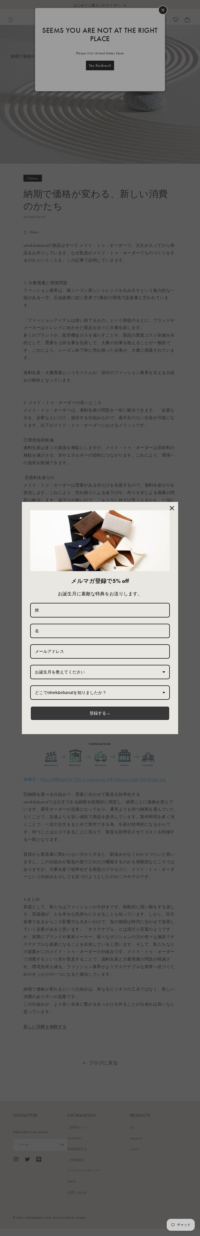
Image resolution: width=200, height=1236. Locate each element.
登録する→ (100, 713)
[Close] (172, 508)
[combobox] (100, 672)
